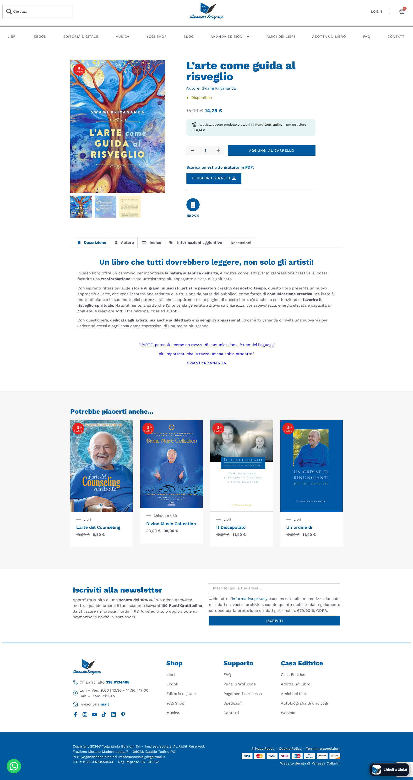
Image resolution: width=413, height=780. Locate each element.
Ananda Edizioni (227, 36)
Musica (122, 36)
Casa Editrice (293, 674)
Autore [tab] (127, 242)
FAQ (366, 36)
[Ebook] (193, 204)
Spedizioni (233, 703)
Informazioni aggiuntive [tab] (199, 242)
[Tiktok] (104, 714)
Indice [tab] (155, 242)
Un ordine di (299, 527)
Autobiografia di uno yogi (304, 703)
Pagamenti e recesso (242, 693)
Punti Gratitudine (239, 684)
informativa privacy (249, 598)
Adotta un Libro (329, 36)
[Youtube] (94, 714)
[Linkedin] (113, 714)
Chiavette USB (165, 515)
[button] (14, 766)
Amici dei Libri (280, 36)
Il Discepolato (231, 527)
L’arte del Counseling (98, 527)
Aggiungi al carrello (271, 150)
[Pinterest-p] (123, 714)
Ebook (40, 36)
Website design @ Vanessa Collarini (310, 763)
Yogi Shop (157, 36)
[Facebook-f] (75, 714)
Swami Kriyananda (219, 88)
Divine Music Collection (171, 523)
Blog (189, 36)
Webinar (288, 713)
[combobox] (36, 11)
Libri (12, 36)
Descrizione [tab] (95, 242)
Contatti (396, 36)
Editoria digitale (80, 36)
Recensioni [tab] (241, 242)
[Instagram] (84, 714)
